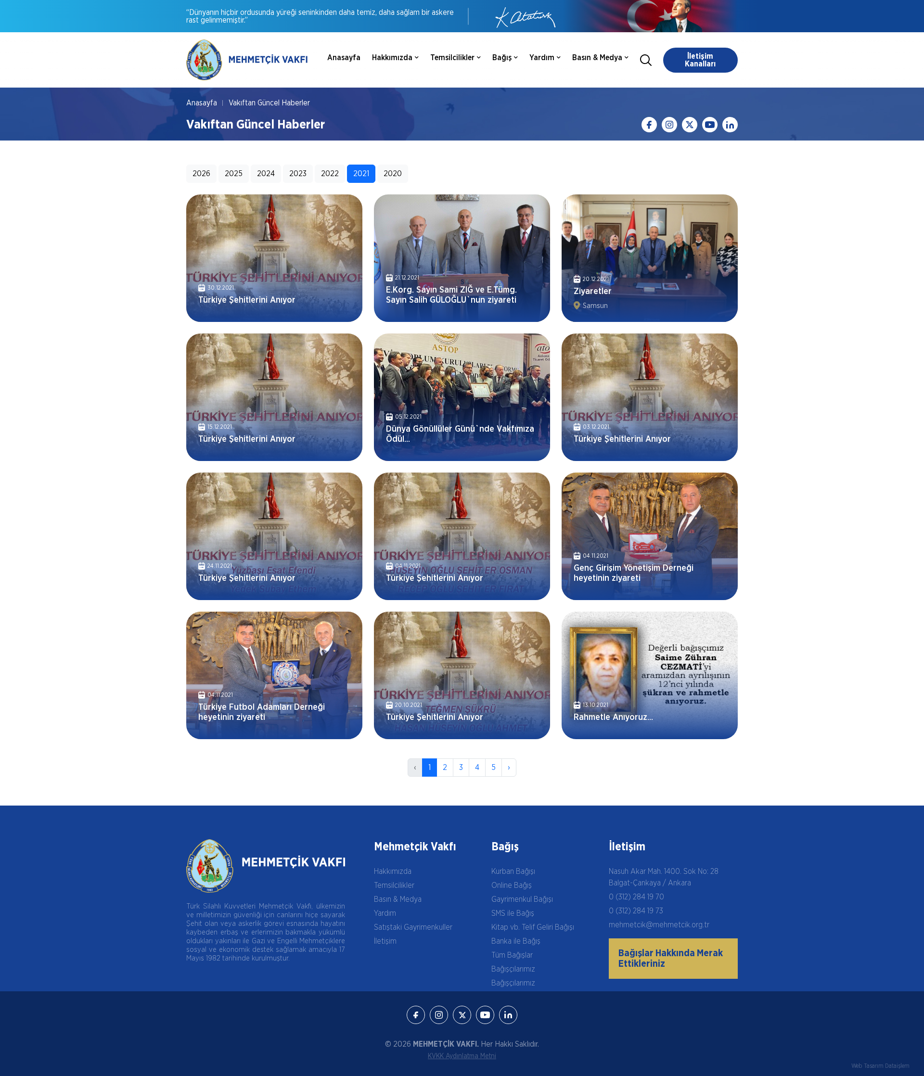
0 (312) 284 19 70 (636, 897)
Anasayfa (343, 58)
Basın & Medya (398, 899)
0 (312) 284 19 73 (636, 911)
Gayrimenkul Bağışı (522, 899)
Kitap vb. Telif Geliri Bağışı (532, 927)
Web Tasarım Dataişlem (880, 1066)
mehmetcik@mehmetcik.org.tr (659, 925)
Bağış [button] (502, 58)
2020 (393, 174)
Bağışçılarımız (513, 969)
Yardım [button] (541, 58)
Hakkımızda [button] (392, 58)
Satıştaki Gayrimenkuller (413, 927)
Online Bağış (511, 885)
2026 (201, 174)
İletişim (385, 941)
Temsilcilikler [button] (452, 58)
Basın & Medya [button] (597, 58)
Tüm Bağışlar (512, 955)
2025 (234, 174)
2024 (266, 174)
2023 (298, 174)
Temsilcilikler (394, 885)
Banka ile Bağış (515, 941)
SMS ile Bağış (512, 913)
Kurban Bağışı (513, 871)
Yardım (385, 913)
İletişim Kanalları (700, 60)
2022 (330, 174)
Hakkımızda (392, 871)
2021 (361, 174)
